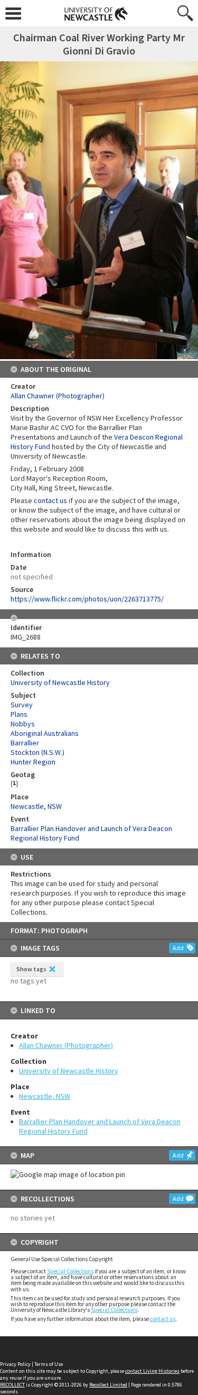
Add (178, 948)
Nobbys (23, 723)
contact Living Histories (152, 1370)
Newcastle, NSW (44, 1096)
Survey (22, 704)
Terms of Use (48, 1364)
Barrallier (25, 742)
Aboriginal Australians (45, 733)
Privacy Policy (15, 1364)
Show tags (31, 969)
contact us (162, 1319)
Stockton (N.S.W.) (37, 752)
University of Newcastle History (68, 1070)
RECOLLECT (12, 1384)
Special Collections (70, 1271)
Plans (19, 714)
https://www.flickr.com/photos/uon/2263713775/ (87, 599)
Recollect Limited (108, 1384)
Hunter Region (33, 762)
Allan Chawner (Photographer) (66, 1045)
